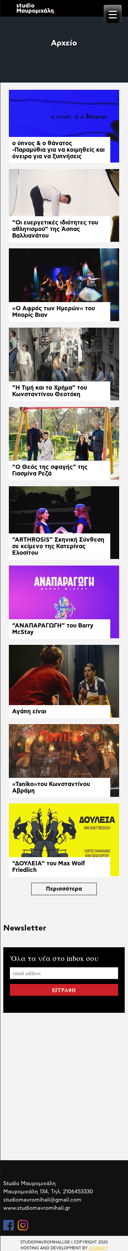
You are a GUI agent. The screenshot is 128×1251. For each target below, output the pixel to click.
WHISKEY (98, 1248)
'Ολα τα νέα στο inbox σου (54, 958)
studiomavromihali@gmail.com (42, 1200)
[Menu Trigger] (113, 14)
